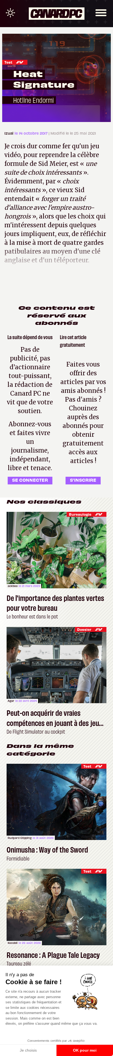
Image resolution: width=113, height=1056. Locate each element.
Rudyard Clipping (20, 837)
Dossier (84, 629)
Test (8, 62)
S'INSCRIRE (83, 479)
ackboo (13, 585)
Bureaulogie (80, 514)
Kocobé (13, 942)
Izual (9, 133)
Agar (11, 700)
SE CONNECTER (30, 479)
